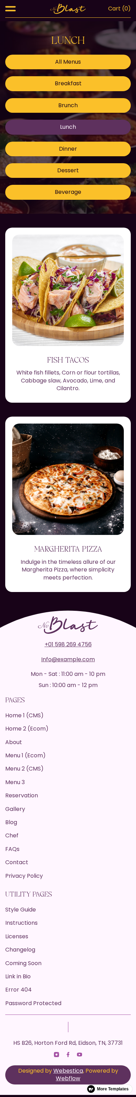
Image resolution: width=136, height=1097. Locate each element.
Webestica (68, 1071)
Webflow (68, 1078)
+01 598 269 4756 (68, 644)
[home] (67, 8)
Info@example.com (68, 659)
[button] (10, 9)
